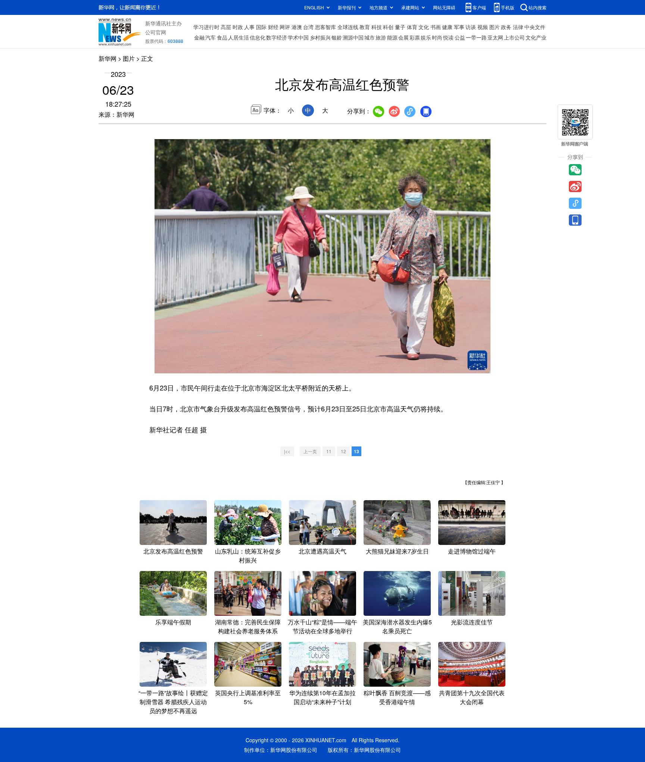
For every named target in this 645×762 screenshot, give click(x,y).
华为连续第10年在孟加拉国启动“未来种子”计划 (322, 697)
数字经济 (276, 37)
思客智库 (325, 27)
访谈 (470, 27)
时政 (238, 27)
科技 (376, 27)
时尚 (437, 37)
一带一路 (476, 37)
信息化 (257, 37)
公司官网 (155, 32)
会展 (403, 37)
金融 (199, 37)
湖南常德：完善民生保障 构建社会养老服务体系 (248, 626)
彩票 (414, 37)
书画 (435, 27)
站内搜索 (537, 7)
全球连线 (347, 27)
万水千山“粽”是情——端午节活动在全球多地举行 (322, 626)
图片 (494, 27)
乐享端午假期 (173, 622)
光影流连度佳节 (472, 622)
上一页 (310, 451)
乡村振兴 (320, 37)
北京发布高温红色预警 (173, 551)
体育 (412, 27)
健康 (447, 27)
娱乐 (426, 37)
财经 (273, 27)
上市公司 (514, 37)
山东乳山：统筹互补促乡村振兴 (248, 555)
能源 (392, 37)
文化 (423, 27)
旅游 (381, 37)
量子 (400, 27)
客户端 (479, 7)
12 (343, 451)
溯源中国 (353, 37)
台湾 (308, 27)
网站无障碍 (444, 7)
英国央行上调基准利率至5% (248, 697)
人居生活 (238, 37)
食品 (222, 37)
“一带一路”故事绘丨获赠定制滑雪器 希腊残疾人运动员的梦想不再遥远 (173, 702)
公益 (460, 37)
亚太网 (495, 37)
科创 (388, 27)
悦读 (448, 37)
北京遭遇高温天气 (322, 551)
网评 (285, 27)
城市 (369, 37)
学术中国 (298, 37)
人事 (249, 27)
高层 (226, 27)
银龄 (336, 37)
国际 (261, 27)
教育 (364, 27)
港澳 (297, 27)
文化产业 (536, 37)
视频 (482, 27)
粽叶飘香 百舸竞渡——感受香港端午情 (397, 697)
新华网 (107, 58)
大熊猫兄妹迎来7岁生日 (397, 551)
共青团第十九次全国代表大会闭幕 (472, 697)
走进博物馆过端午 (472, 551)
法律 (518, 27)
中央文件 (534, 27)
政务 (506, 27)
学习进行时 (206, 27)
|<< (287, 451)
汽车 (210, 37)
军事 (459, 27)
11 (328, 451)
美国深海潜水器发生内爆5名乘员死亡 (397, 626)
